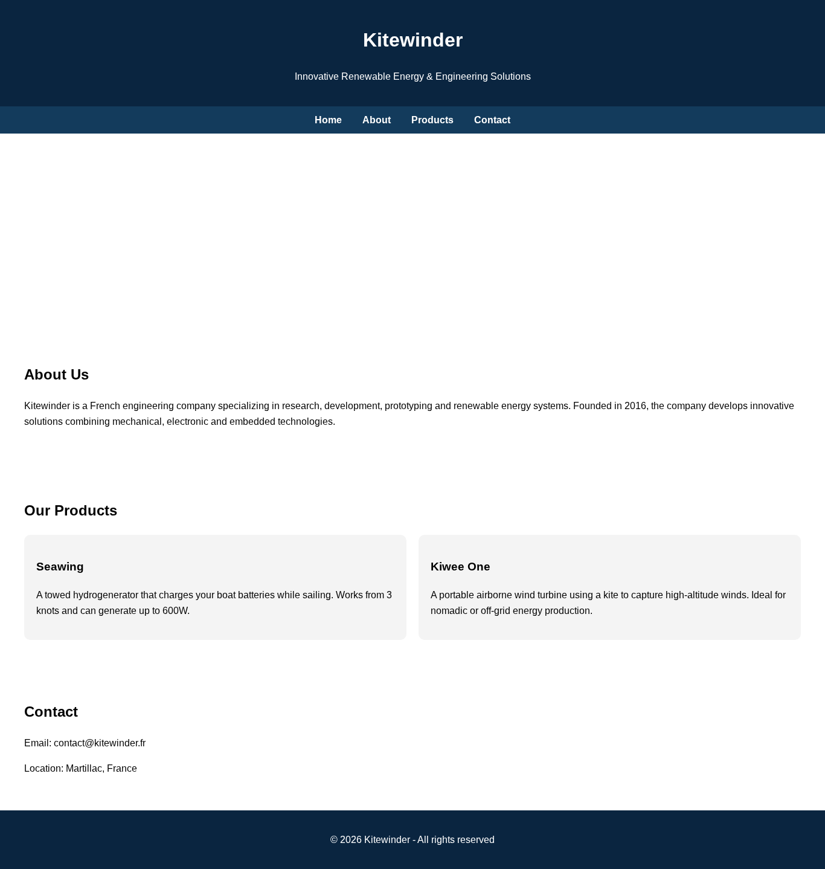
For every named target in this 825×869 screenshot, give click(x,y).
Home (328, 120)
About (376, 120)
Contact (492, 120)
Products (432, 120)
